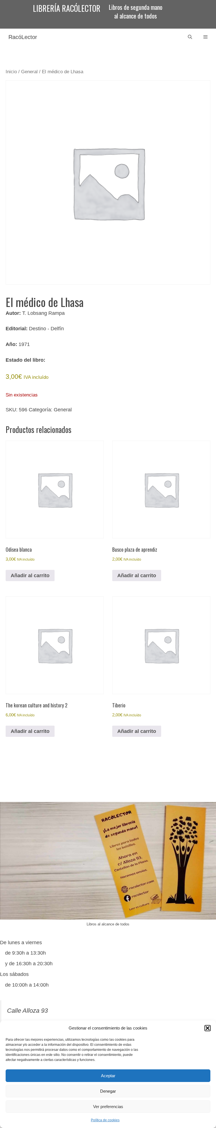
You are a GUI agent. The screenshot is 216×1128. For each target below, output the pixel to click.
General (29, 71)
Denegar (108, 1091)
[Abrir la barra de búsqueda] (190, 37)
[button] (207, 1028)
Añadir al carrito (30, 575)
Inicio (11, 71)
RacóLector (22, 37)
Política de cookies (105, 1120)
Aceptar (108, 1075)
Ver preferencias (108, 1106)
